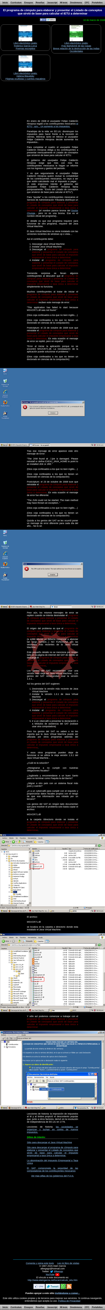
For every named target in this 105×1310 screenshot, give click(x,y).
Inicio (5, 3)
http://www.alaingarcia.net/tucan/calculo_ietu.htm (52, 1280)
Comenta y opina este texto (40, 1263)
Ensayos (28, 3)
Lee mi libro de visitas (68, 1263)
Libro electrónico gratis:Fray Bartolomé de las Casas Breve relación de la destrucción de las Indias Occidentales (76, 47)
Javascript (52, 3)
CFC (87, 3)
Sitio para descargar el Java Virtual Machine (49, 1142)
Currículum (16, 3)
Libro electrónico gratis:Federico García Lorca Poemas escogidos (25, 46)
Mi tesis (63, 3)
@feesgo (58, 1271)
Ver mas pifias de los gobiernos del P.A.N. (52, 1176)
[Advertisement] (52, 99)
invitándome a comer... (67, 1293)
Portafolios (97, 3)
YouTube (50, 1274)
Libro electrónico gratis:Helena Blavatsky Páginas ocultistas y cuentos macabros (25, 76)
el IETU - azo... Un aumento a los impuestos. (52, 125)
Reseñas (40, 3)
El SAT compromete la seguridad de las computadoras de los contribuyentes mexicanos (52, 1169)
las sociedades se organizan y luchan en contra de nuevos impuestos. (52, 1129)
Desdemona (76, 3)
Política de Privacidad (69, 1301)
